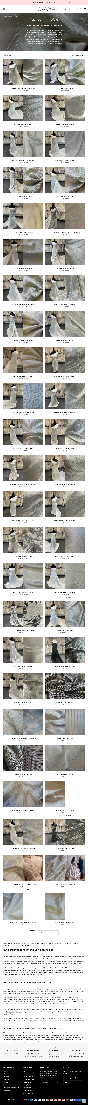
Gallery (5, 1071)
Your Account (7, 1085)
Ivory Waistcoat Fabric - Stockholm (65, 520)
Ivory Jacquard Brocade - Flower (23, 448)
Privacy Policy (27, 1085)
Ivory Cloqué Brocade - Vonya (64, 160)
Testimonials (7, 1079)
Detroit (73, 999)
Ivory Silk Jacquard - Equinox (65, 124)
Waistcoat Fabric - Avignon (64, 702)
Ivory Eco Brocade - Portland (65, 340)
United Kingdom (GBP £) (66, 9)
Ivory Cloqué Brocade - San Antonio (23, 630)
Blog (4, 1074)
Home (5, 16)
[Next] (56, 932)
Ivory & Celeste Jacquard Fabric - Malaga (23, 922)
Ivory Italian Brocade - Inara (23, 556)
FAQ (24, 1071)
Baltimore (67, 999)
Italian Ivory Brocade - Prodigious (64, 304)
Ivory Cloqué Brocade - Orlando (23, 592)
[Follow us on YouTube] (65, 1082)
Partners (25, 1074)
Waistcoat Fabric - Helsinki (23, 774)
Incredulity (47, 1001)
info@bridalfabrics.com (76, 1056)
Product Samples (28, 1076)
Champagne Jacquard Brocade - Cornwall (23, 484)
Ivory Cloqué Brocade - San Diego (64, 592)
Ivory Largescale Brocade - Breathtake (23, 304)
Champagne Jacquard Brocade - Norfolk (23, 884)
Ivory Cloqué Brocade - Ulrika (23, 196)
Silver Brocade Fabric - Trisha (23, 702)
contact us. (39, 1042)
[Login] (77, 9)
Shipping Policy (27, 1090)
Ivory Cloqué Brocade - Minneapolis (23, 412)
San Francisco (78, 1001)
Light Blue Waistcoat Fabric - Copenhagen (23, 738)
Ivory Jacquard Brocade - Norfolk (64, 376)
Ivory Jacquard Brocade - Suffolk (64, 448)
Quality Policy (27, 1082)
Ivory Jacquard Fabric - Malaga (65, 922)
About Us (6, 1076)
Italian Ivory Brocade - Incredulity (23, 340)
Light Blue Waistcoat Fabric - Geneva (23, 520)
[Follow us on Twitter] (70, 1078)
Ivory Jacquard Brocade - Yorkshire (65, 412)
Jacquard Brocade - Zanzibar (65, 848)
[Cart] (84, 9)
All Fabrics (6, 1090)
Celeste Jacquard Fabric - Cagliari (65, 484)
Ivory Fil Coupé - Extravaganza (23, 232)
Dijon (13, 1012)
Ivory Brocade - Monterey (65, 630)
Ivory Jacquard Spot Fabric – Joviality (23, 848)
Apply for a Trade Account (11, 1087)
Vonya (77, 999)
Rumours (19, 1012)
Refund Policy (27, 1087)
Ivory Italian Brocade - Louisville (23, 124)
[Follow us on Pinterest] (80, 1078)
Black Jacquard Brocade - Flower (64, 666)
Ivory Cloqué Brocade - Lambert (23, 376)
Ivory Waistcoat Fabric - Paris (65, 738)
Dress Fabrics (11, 16)
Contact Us (6, 1082)
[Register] (57, 1082)
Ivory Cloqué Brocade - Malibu (64, 556)
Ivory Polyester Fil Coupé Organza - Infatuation (65, 232)
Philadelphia (7, 1001)
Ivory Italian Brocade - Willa (64, 196)
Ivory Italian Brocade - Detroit (65, 268)
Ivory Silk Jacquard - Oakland (23, 666)
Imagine (50, 1009)
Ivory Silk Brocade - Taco (65, 88)
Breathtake (27, 997)
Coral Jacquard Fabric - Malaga (65, 884)
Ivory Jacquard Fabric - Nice (65, 810)
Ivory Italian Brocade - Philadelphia (23, 160)
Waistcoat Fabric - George (65, 774)
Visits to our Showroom (30, 1079)
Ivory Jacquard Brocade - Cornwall (23, 810)
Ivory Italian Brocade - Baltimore (23, 268)
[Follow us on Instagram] (75, 1078)
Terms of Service (28, 1093)
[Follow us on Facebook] (65, 1078)
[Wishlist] (80, 9)
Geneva (8, 1012)
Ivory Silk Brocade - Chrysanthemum (23, 88)
